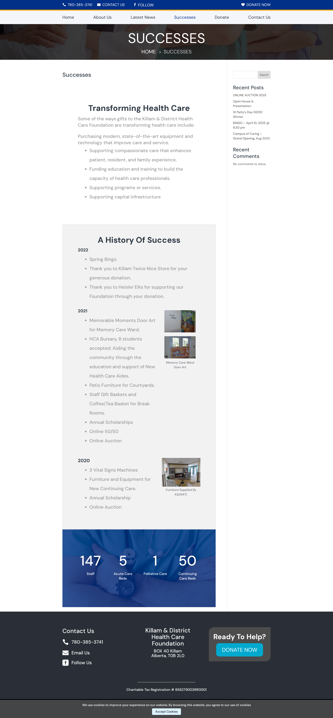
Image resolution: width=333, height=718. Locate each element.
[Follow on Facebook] (135, 5)
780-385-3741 (80, 4)
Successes (185, 18)
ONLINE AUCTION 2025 (249, 95)
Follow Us (81, 663)
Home (68, 18)
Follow (146, 5)
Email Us (80, 653)
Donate (222, 18)
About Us (102, 18)
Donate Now (258, 4)
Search (264, 75)
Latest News (143, 18)
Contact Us (113, 4)
